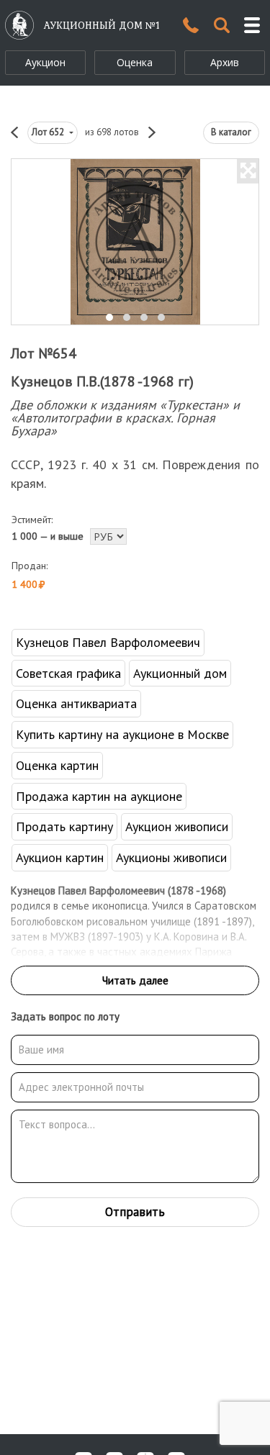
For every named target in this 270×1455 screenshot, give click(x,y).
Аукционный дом (180, 673)
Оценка (135, 62)
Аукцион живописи (176, 826)
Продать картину (64, 826)
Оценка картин (57, 765)
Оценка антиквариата (76, 703)
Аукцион (45, 62)
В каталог (231, 132)
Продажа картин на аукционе (99, 796)
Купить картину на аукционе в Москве (122, 734)
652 (49, 132)
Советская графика (68, 673)
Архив (224, 62)
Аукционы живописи (171, 857)
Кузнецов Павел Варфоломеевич (108, 642)
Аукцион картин (60, 857)
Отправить (135, 1212)
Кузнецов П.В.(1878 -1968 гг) (102, 381)
